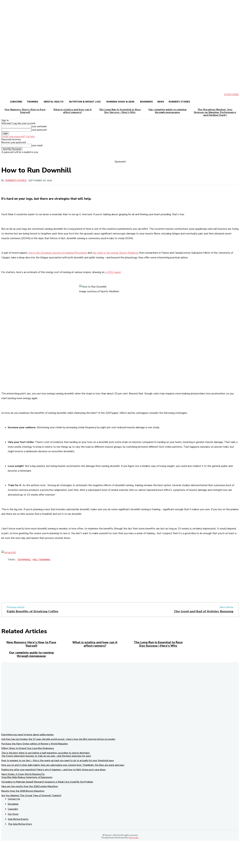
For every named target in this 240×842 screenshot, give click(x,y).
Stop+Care (134, 837)
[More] (104, 569)
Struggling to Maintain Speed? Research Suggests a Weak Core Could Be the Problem (47, 781)
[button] (6, 94)
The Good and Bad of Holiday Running (203, 611)
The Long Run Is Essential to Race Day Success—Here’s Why (158, 644)
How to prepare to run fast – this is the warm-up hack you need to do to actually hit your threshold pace (57, 760)
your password (39, 129)
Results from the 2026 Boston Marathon (22, 790)
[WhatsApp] (66, 585)
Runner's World (16, 180)
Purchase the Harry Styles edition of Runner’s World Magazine (34, 743)
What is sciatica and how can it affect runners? (94, 644)
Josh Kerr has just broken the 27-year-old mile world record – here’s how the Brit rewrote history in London (58, 739)
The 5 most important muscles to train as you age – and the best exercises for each (46, 755)
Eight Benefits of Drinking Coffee (32, 611)
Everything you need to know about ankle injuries (27, 734)
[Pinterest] (54, 585)
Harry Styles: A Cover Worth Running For (23, 774)
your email (37, 145)
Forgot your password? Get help (18, 136)
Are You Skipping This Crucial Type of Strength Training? (31, 795)
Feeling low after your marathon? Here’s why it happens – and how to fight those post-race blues (53, 769)
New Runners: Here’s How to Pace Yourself (31, 644)
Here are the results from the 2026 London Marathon (29, 786)
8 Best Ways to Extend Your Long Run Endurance (27, 748)
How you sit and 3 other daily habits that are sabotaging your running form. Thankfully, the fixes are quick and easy (62, 765)
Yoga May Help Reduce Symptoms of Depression (26, 777)
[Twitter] (43, 585)
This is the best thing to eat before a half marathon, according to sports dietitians (45, 752)
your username (39, 126)
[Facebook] (31, 585)
